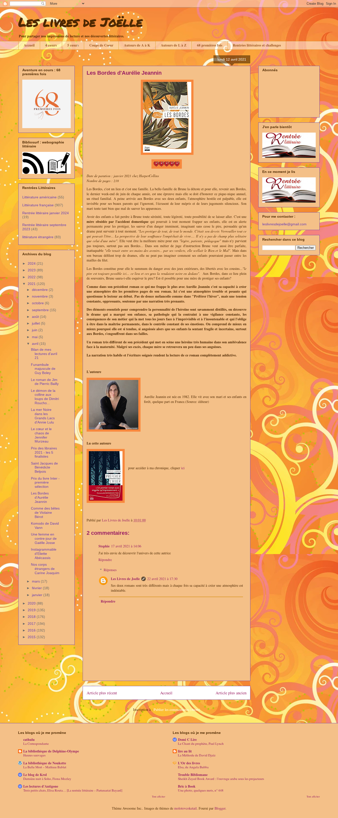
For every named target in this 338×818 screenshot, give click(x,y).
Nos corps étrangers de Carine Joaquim (45, 568)
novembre (40, 296)
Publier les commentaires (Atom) (177, 709)
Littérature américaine (39, 197)
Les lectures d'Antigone (40, 786)
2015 (32, 637)
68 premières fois (209, 45)
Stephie (104, 546)
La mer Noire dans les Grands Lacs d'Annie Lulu (43, 416)
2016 (32, 630)
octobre (38, 303)
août (36, 317)
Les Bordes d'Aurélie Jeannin (40, 497)
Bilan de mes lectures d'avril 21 (44, 354)
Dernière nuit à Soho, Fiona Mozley (47, 778)
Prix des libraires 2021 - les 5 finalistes (44, 452)
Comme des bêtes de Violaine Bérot (45, 512)
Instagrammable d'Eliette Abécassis (43, 553)
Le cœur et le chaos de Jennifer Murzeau (41, 435)
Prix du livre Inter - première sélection (45, 482)
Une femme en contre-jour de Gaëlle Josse (44, 538)
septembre (41, 310)
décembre (40, 290)
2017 (32, 624)
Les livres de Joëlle (80, 22)
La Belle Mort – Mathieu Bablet (44, 767)
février (37, 588)
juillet (36, 323)
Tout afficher (158, 796)
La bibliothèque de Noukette (44, 763)
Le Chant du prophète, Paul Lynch (201, 743)
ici (183, 468)
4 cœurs (51, 45)
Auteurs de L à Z (173, 45)
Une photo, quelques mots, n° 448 (200, 790)
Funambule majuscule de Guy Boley (43, 369)
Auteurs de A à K (137, 45)
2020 (32, 603)
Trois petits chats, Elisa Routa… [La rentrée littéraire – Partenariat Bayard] (72, 790)
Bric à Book (186, 786)
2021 (32, 284)
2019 (32, 610)
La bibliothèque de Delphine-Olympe (51, 751)
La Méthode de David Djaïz (197, 755)
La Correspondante (36, 743)
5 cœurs (73, 45)
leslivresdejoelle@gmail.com (284, 224)
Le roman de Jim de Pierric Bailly (45, 382)
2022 (32, 277)
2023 (32, 270)
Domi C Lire (187, 739)
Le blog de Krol (35, 774)
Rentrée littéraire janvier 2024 (45, 213)
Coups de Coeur (101, 45)
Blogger (220, 808)
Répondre (105, 559)
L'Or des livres (189, 763)
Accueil (29, 45)
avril (35, 344)
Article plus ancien (231, 693)
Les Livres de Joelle (125, 578)
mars (36, 581)
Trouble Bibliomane (193, 774)
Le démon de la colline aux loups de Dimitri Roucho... (45, 397)
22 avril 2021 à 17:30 (162, 578)
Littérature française (38, 205)
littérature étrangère (37, 237)
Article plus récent (102, 693)
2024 (32, 263)
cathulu (29, 739)
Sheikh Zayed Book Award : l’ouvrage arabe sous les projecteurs (221, 778)
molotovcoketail (185, 808)
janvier (37, 595)
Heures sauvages (34, 755)
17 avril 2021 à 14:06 (126, 546)
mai (35, 337)
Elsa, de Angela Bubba (193, 767)
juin (35, 330)
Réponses (110, 569)
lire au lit (185, 751)
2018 (32, 617)
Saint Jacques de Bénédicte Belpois (44, 467)
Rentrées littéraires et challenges (257, 45)
